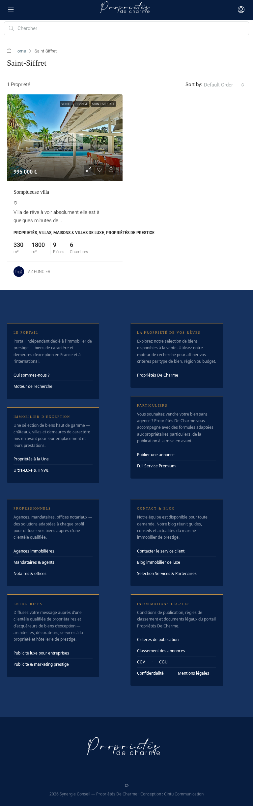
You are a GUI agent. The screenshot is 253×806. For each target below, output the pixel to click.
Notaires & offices (30, 573)
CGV (141, 662)
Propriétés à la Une (31, 459)
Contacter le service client (160, 551)
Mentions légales (193, 673)
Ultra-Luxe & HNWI (31, 470)
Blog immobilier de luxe (158, 562)
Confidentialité (150, 673)
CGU (163, 662)
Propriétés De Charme (157, 375)
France (81, 104)
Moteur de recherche (33, 386)
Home (20, 51)
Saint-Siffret (103, 104)
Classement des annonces (161, 651)
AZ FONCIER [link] (39, 271)
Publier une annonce (156, 454)
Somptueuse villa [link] (31, 192)
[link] (65, 137)
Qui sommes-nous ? (31, 375)
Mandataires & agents (34, 562)
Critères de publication (158, 639)
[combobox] (224, 85)
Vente (66, 104)
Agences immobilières (34, 551)
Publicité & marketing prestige (41, 664)
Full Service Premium (156, 466)
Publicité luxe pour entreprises (41, 653)
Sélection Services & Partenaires (167, 573)
